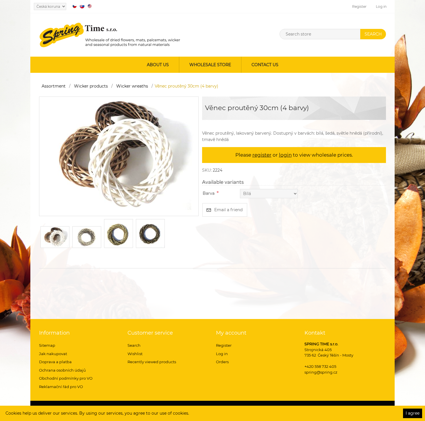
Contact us (265, 64)
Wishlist (135, 353)
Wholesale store (210, 64)
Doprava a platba (55, 361)
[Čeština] (74, 6)
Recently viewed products (152, 361)
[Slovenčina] (82, 6)
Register (359, 6)
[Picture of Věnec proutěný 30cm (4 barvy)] (119, 156)
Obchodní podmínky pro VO (66, 378)
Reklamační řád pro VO (61, 386)
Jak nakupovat (53, 353)
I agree (413, 413)
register (261, 155)
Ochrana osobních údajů (62, 370)
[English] (89, 6)
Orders (222, 361)
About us (158, 64)
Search (134, 345)
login (285, 155)
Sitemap (47, 345)
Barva (209, 193)
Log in (381, 6)
